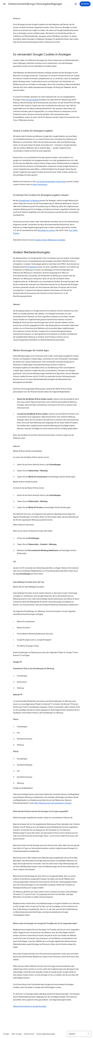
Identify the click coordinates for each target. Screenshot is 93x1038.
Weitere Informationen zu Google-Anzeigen (29, 1006)
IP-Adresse (32, 267)
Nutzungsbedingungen (46, 1034)
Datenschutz (29, 1034)
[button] (4, 4)
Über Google (17, 1034)
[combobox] (79, 1034)
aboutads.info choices (46, 230)
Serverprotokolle (32, 100)
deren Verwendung (40, 184)
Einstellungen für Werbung (29, 201)
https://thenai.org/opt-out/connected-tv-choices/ (53, 803)
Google (6, 1034)
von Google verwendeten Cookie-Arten (51, 182)
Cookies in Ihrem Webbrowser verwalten (50, 240)
